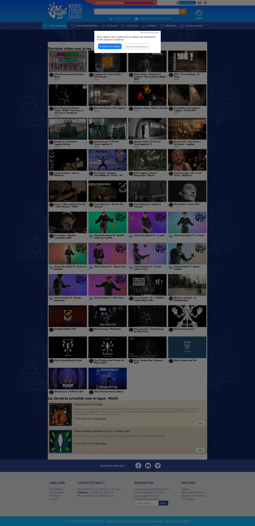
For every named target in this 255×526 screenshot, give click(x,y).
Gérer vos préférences (137, 46)
